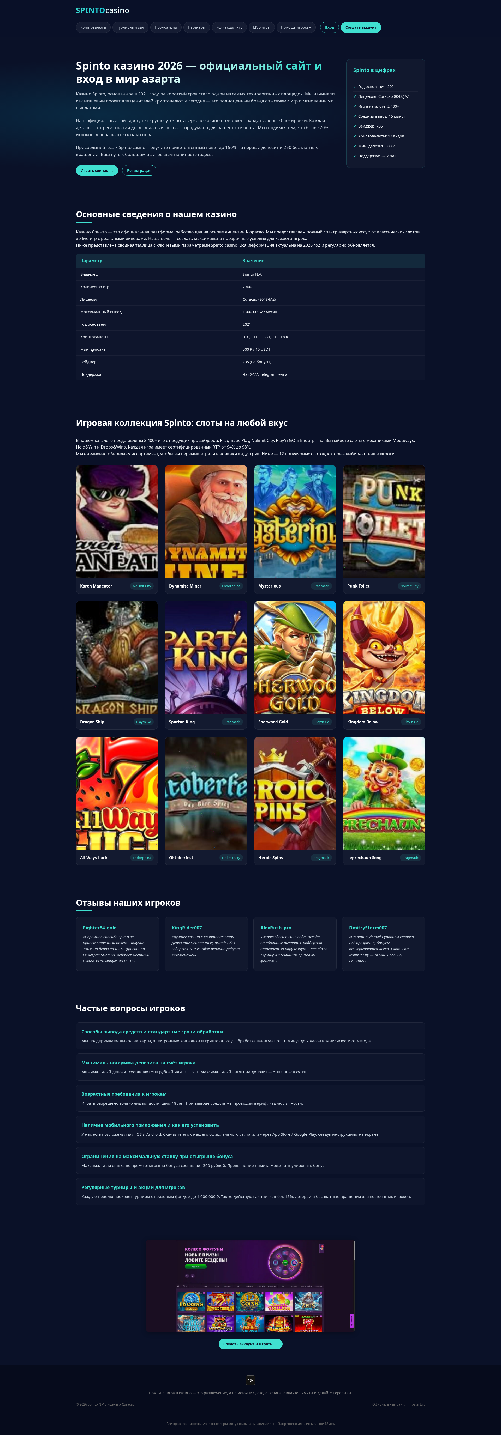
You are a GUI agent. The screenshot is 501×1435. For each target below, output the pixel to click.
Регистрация (139, 170)
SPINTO (102, 10)
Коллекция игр (229, 27)
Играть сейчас (94, 170)
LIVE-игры (261, 27)
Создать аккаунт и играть (247, 1343)
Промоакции (166, 27)
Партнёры (197, 27)
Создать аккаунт (361, 27)
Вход (329, 27)
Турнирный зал (130, 27)
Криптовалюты (93, 27)
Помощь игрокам (296, 27)
